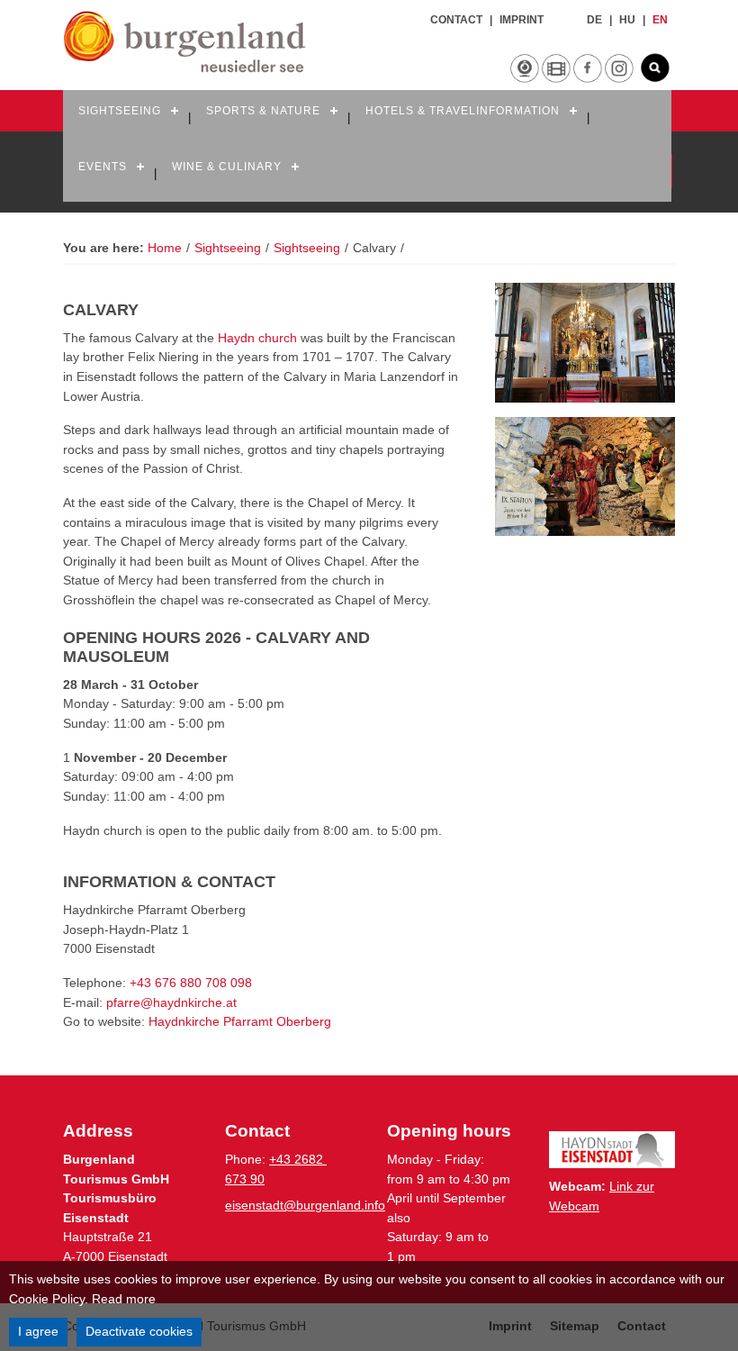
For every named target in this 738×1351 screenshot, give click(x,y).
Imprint (522, 20)
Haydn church (259, 338)
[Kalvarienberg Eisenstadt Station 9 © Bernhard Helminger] (585, 477)
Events (102, 166)
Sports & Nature (263, 110)
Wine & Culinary (227, 166)
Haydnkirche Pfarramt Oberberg (239, 1021)
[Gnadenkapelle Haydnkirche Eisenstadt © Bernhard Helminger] (585, 343)
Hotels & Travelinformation (462, 110)
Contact (456, 20)
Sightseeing (119, 110)
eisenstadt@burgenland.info (305, 1205)
